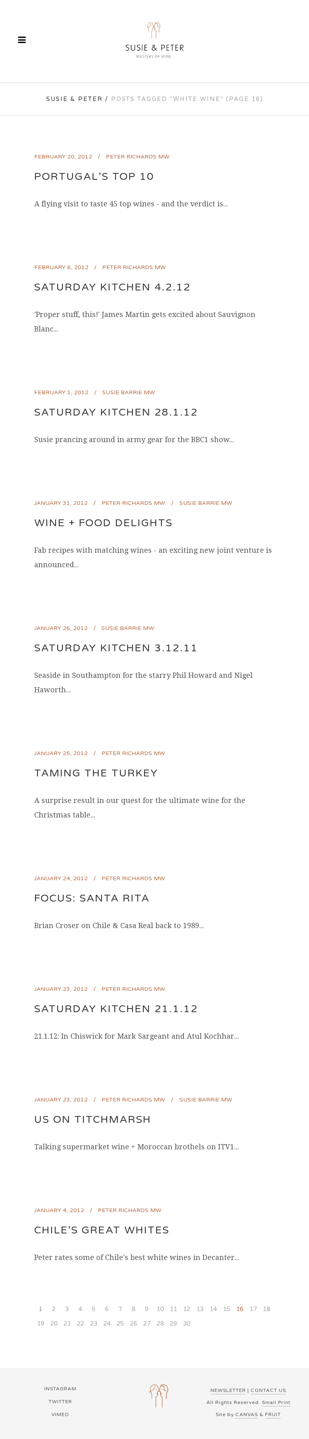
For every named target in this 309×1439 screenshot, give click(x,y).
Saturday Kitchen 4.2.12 (112, 287)
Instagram (60, 1389)
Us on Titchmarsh (92, 1120)
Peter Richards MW (137, 156)
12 (186, 1309)
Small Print (276, 1402)
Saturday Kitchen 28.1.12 (116, 412)
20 (54, 1323)
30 (186, 1323)
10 (160, 1309)
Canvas (246, 1414)
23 (93, 1323)
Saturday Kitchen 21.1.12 (116, 1009)
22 (80, 1323)
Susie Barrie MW (128, 392)
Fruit (273, 1414)
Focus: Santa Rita (92, 898)
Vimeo (60, 1414)
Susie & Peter (74, 99)
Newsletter (228, 1390)
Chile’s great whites (101, 1230)
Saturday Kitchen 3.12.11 (116, 648)
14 (213, 1309)
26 (133, 1323)
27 (146, 1323)
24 (107, 1323)
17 (253, 1309)
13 (200, 1309)
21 (67, 1323)
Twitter (60, 1401)
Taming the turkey (96, 773)
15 (226, 1309)
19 (40, 1323)
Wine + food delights (103, 523)
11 (173, 1309)
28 (160, 1323)
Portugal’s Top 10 (94, 177)
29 (173, 1323)
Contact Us (268, 1390)
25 (120, 1323)
